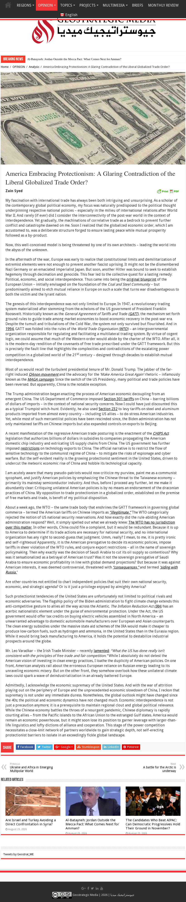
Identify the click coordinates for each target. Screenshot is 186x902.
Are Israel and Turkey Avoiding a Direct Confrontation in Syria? (30, 822)
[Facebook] (88, 888)
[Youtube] (101, 888)
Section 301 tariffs (119, 399)
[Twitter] (92, 888)
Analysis (34, 67)
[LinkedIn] (97, 888)
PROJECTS (87, 5)
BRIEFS (137, 5)
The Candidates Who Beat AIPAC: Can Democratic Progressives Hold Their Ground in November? (153, 824)
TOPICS (66, 5)
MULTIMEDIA (114, 5)
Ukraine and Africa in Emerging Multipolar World (31, 767)
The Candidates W (38, 59)
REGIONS (24, 5)
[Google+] (83, 888)
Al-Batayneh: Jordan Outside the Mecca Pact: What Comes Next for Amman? (92, 824)
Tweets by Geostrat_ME (18, 854)
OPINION (18, 67)
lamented (101, 651)
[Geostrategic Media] (93, 25)
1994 (9, 329)
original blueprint (141, 279)
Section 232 (108, 409)
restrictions (30, 448)
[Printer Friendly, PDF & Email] (168, 191)
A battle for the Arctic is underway (159, 767)
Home (8, 5)
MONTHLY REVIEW (163, 5)
